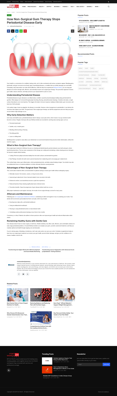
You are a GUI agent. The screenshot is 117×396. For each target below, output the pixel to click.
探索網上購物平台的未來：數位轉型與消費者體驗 (91, 45)
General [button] (89, 6)
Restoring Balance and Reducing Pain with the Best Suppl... (40, 304)
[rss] (9, 370)
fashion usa (104, 81)
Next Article (45, 247)
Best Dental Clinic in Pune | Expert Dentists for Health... (17, 304)
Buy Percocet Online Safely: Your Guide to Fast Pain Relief (64, 314)
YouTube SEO (101, 75)
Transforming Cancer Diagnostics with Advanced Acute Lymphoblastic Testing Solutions (58, 250)
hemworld (9, 307)
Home (24, 6)
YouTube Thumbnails (84, 75)
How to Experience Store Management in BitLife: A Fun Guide (63, 367)
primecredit (81, 37)
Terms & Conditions (103, 392)
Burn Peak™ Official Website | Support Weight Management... (63, 304)
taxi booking (104, 78)
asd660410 (91, 29)
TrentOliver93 (33, 307)
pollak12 (55, 370)
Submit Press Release (38, 1)
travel (86, 68)
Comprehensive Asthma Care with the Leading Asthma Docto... (40, 327)
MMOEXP (97, 81)
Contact (9, 1)
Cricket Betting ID (83, 85)
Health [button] (41, 6)
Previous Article (35, 247)
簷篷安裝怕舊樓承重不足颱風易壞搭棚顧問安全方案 (99, 26)
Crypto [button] (49, 6)
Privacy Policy (15, 1)
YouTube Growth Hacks (95, 85)
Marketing (89, 78)
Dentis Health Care (58, 317)
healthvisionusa (57, 307)
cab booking (89, 81)
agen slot (101, 88)
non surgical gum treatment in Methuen (25, 196)
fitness (94, 88)
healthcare (81, 78)
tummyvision (10, 317)
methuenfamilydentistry (23, 261)
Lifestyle (94, 75)
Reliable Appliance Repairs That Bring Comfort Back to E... (62, 358)
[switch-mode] (109, 1)
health (92, 68)
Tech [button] (72, 6)
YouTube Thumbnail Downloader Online (88, 71)
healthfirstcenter (34, 330)
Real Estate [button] (80, 6)
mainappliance (56, 361)
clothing (96, 78)
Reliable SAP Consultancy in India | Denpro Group (57, 376)
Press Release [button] (32, 6)
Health (13, 12)
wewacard (81, 22)
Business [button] (56, 6)
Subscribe (106, 364)
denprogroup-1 (46, 377)
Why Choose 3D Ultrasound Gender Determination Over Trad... (17, 314)
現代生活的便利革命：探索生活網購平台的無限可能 (92, 20)
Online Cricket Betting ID (84, 88)
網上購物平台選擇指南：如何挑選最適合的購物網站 (92, 40)
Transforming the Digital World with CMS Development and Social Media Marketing (24, 250)
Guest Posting (48, 1)
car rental (81, 81)
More (96, 6)
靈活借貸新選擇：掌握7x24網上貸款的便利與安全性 (92, 35)
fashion (80, 68)
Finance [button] (65, 6)
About (21, 1)
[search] (108, 6)
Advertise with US (57, 1)
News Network (28, 1)
